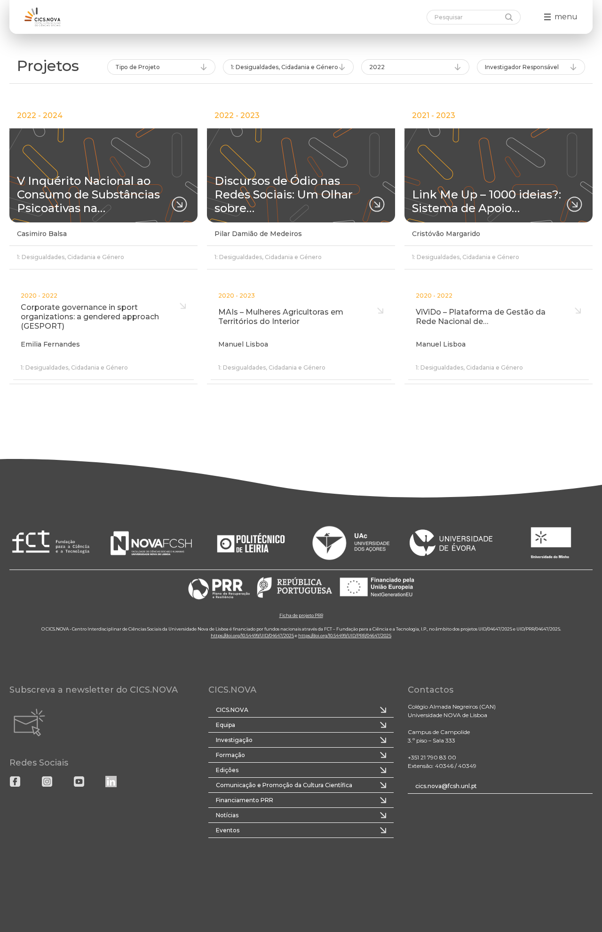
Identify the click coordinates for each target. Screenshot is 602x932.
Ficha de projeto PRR (301, 615)
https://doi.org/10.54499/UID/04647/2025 (252, 635)
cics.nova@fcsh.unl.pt (446, 786)
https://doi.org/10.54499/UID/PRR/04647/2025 (344, 635)
